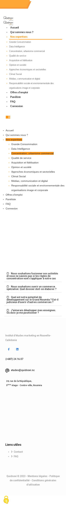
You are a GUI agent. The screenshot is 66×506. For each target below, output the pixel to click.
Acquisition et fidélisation (20, 60)
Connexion (16, 106)
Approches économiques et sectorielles (27, 69)
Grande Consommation (20, 42)
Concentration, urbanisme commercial (27, 51)
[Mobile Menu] (8, 117)
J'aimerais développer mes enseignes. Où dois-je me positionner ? (31, 311)
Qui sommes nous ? (21, 32)
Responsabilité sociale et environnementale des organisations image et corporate (31, 85)
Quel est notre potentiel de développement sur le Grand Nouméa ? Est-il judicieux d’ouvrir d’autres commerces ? (32, 300)
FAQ (12, 101)
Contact (18, 451)
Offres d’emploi (19, 92)
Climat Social (15, 74)
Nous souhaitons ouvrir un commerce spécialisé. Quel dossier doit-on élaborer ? (31, 287)
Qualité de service (17, 55)
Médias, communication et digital (24, 78)
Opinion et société (17, 65)
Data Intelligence (17, 46)
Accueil (14, 27)
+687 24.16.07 (12, 3)
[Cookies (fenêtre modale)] (6, 500)
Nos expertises (18, 36)
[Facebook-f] (8, 349)
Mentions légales (37, 476)
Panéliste (15, 96)
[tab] (33, 276)
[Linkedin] (17, 349)
